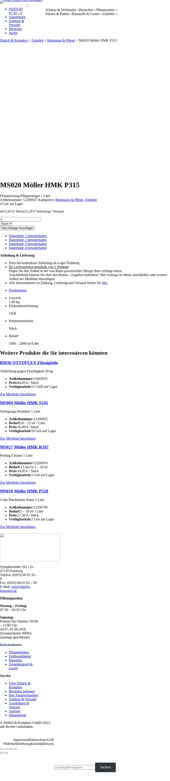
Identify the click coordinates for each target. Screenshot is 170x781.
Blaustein (15, 660)
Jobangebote (17, 715)
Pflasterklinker (19, 652)
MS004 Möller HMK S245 (24, 402)
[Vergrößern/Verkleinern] (15, 749)
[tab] (89, 290)
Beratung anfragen (22, 691)
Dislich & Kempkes (14, 40)
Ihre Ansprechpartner (23, 695)
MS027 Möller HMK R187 (24, 447)
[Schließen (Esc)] (2, 749)
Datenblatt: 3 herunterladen (28, 244)
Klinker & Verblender (61, 10)
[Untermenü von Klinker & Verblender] (78, 10)
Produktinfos (18, 290)
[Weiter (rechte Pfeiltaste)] (6, 753)
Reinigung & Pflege (61, 40)
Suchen (105, 767)
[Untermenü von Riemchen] (95, 10)
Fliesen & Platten (57, 14)
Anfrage (14, 711)
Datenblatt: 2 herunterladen (28, 240)
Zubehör (109, 14)
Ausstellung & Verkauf (19, 705)
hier (104, 283)
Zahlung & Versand (16, 23)
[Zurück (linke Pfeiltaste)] (2, 753)
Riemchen (86, 10)
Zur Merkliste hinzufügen (18, 394)
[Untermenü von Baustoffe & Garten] (101, 14)
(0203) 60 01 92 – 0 (16, 11)
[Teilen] (6, 749)
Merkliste (15, 29)
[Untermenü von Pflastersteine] (117, 10)
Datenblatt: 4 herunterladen (28, 248)
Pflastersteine (105, 10)
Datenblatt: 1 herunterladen (28, 236)
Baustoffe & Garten (86, 14)
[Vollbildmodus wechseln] (10, 749)
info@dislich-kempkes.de (15, 589)
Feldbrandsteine (20, 656)
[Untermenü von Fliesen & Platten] (71, 14)
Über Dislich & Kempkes (19, 685)
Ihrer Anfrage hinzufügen (17, 228)
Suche (13, 33)
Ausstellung (17, 17)
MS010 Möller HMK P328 (24, 491)
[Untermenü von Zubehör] (117, 14)
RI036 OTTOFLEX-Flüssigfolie (29, 362)
